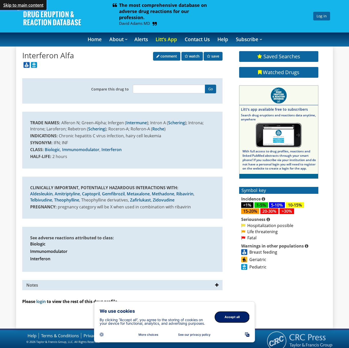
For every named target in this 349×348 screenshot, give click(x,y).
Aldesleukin (41, 194)
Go (210, 88)
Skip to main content (23, 5)
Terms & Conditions (60, 336)
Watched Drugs (280, 72)
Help (222, 39)
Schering (176, 123)
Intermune (136, 123)
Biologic (52, 149)
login (41, 301)
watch (194, 56)
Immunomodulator (80, 149)
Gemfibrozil (113, 194)
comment (168, 56)
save (214, 56)
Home (95, 39)
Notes (32, 285)
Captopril (91, 194)
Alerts (141, 39)
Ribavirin (184, 194)
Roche (158, 129)
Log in (322, 16)
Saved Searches (281, 56)
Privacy (90, 336)
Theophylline (66, 200)
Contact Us (197, 39)
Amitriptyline (67, 194)
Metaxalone (138, 194)
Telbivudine (41, 200)
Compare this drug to (110, 89)
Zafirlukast (140, 200)
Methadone (163, 194)
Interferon (111, 149)
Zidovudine (164, 200)
